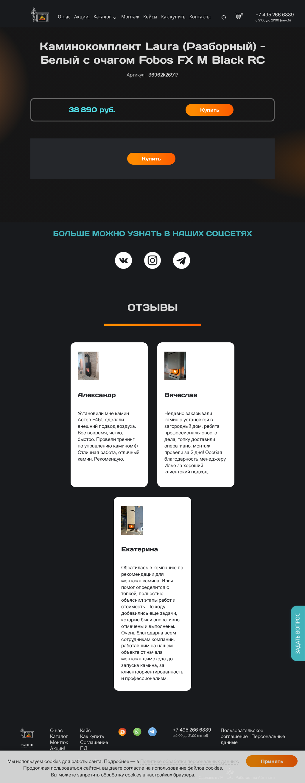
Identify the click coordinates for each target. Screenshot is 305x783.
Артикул (136, 75)
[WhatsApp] (137, 732)
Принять (272, 761)
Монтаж (130, 17)
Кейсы (150, 17)
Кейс (85, 730)
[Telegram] (152, 732)
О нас (64, 17)
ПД (84, 748)
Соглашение (94, 742)
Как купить (173, 17)
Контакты (200, 17)
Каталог (102, 17)
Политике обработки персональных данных (189, 761)
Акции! (82, 17)
